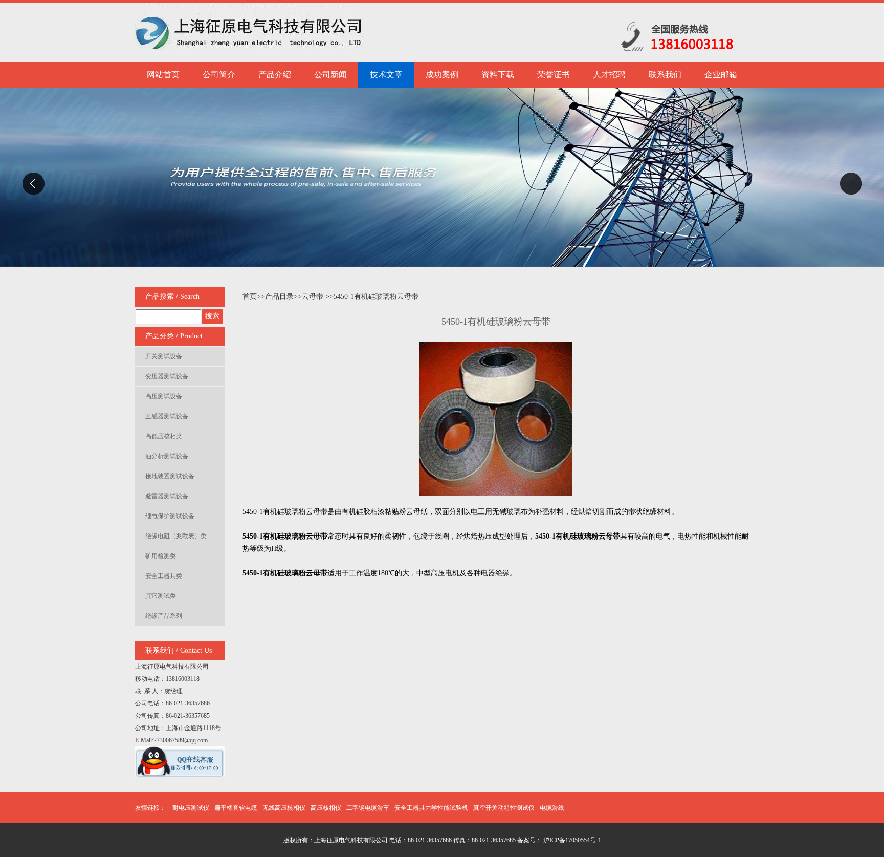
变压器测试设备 (166, 376)
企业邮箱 (720, 74)
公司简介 (219, 74)
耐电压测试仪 (190, 807)
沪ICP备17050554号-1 (571, 840)
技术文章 (386, 74)
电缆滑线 (552, 807)
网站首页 (163, 74)
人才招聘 (609, 74)
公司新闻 (330, 74)
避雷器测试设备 (166, 496)
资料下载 (497, 74)
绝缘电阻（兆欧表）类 (176, 536)
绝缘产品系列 (163, 615)
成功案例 (442, 74)
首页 (249, 297)
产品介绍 (274, 74)
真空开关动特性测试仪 (504, 807)
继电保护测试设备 (169, 516)
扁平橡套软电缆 (235, 807)
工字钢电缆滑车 (367, 807)
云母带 (312, 297)
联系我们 (665, 74)
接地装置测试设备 (169, 476)
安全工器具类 (163, 576)
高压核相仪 (326, 807)
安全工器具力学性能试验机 (431, 807)
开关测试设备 (163, 356)
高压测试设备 (163, 396)
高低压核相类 (163, 436)
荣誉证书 (553, 74)
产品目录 (279, 297)
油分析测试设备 (166, 456)
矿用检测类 (160, 556)
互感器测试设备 (166, 416)
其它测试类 (160, 595)
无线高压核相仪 (283, 807)
